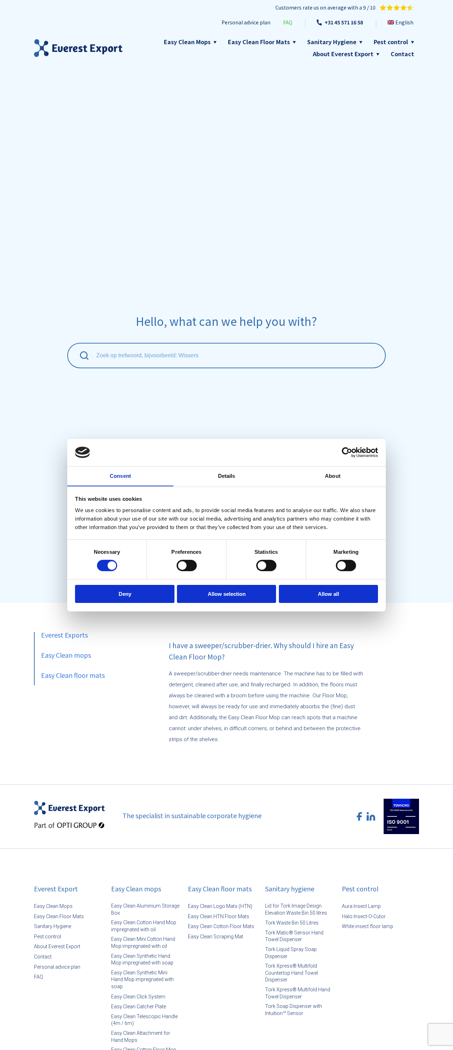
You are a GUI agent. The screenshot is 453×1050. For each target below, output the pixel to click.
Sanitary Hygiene (331, 41)
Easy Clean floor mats (73, 675)
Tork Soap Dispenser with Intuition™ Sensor (293, 1009)
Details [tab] (226, 476)
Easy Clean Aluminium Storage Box (145, 909)
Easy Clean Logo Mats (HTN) (220, 906)
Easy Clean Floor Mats (259, 41)
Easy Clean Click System (138, 996)
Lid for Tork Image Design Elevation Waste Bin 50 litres (296, 909)
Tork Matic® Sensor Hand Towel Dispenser (294, 936)
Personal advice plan (57, 967)
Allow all (328, 594)
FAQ (38, 977)
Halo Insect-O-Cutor (364, 916)
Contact (402, 53)
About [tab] (332, 476)
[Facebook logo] (359, 816)
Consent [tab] (120, 476)
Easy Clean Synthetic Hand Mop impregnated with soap (142, 959)
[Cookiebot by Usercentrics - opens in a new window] (347, 452)
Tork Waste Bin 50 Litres (292, 923)
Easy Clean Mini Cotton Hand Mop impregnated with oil (143, 942)
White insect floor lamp (367, 926)
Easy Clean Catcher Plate (138, 1006)
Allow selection (227, 594)
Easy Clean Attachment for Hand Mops (140, 1036)
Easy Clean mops (66, 654)
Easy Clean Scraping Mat (215, 936)
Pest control (391, 41)
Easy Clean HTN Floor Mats (218, 916)
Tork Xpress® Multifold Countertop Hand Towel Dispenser (291, 972)
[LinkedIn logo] (371, 816)
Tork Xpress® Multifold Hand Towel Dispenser (297, 993)
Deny (125, 594)
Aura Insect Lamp (361, 906)
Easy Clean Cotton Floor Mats (221, 926)
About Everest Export (343, 53)
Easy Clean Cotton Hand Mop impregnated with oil (143, 926)
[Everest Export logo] (78, 48)
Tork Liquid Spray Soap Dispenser (291, 952)
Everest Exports (64, 634)
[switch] (187, 565)
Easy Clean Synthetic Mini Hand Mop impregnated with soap (142, 979)
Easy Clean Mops (187, 41)
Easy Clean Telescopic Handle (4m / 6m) (144, 1020)
